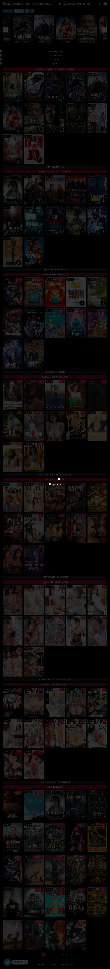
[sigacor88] (55, 484)
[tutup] (59, 479)
